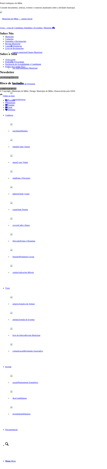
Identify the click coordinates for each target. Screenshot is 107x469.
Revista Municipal (12, 44)
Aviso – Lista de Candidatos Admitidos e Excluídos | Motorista (26, 28)
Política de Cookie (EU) (15, 67)
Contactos (9, 39)
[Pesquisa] (6, 445)
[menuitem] (56, 193)
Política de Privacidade (14, 62)
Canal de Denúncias (13, 46)
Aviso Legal (10, 59)
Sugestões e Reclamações (15, 41)
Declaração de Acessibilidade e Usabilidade (23, 64)
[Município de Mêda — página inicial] (16, 19)
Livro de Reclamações (14, 48)
